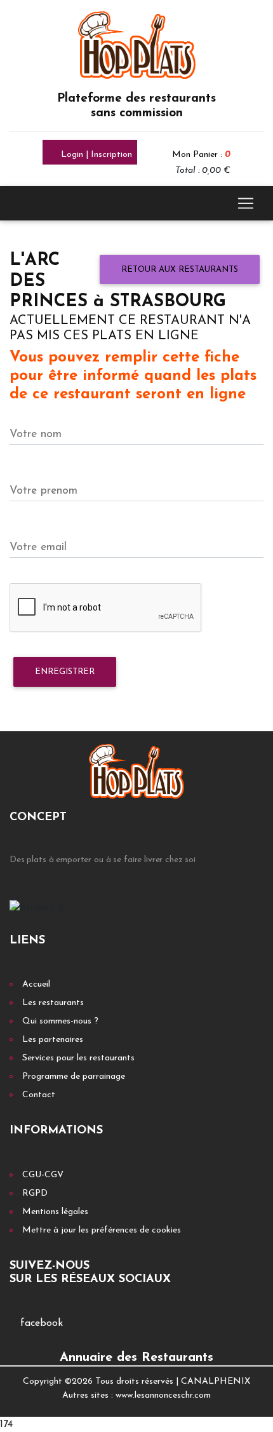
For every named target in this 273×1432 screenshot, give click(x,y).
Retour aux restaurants (179, 270)
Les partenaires (52, 1039)
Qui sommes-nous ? (60, 1021)
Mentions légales (55, 1212)
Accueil (36, 984)
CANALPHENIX (215, 1381)
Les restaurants (53, 1003)
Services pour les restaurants (78, 1058)
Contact (38, 1095)
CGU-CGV (42, 1175)
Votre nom (36, 434)
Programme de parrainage (73, 1076)
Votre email (38, 547)
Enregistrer (65, 672)
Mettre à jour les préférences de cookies (101, 1230)
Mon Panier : (201, 154)
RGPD (35, 1193)
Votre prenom (43, 490)
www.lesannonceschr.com (163, 1395)
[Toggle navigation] (246, 203)
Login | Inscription (95, 154)
